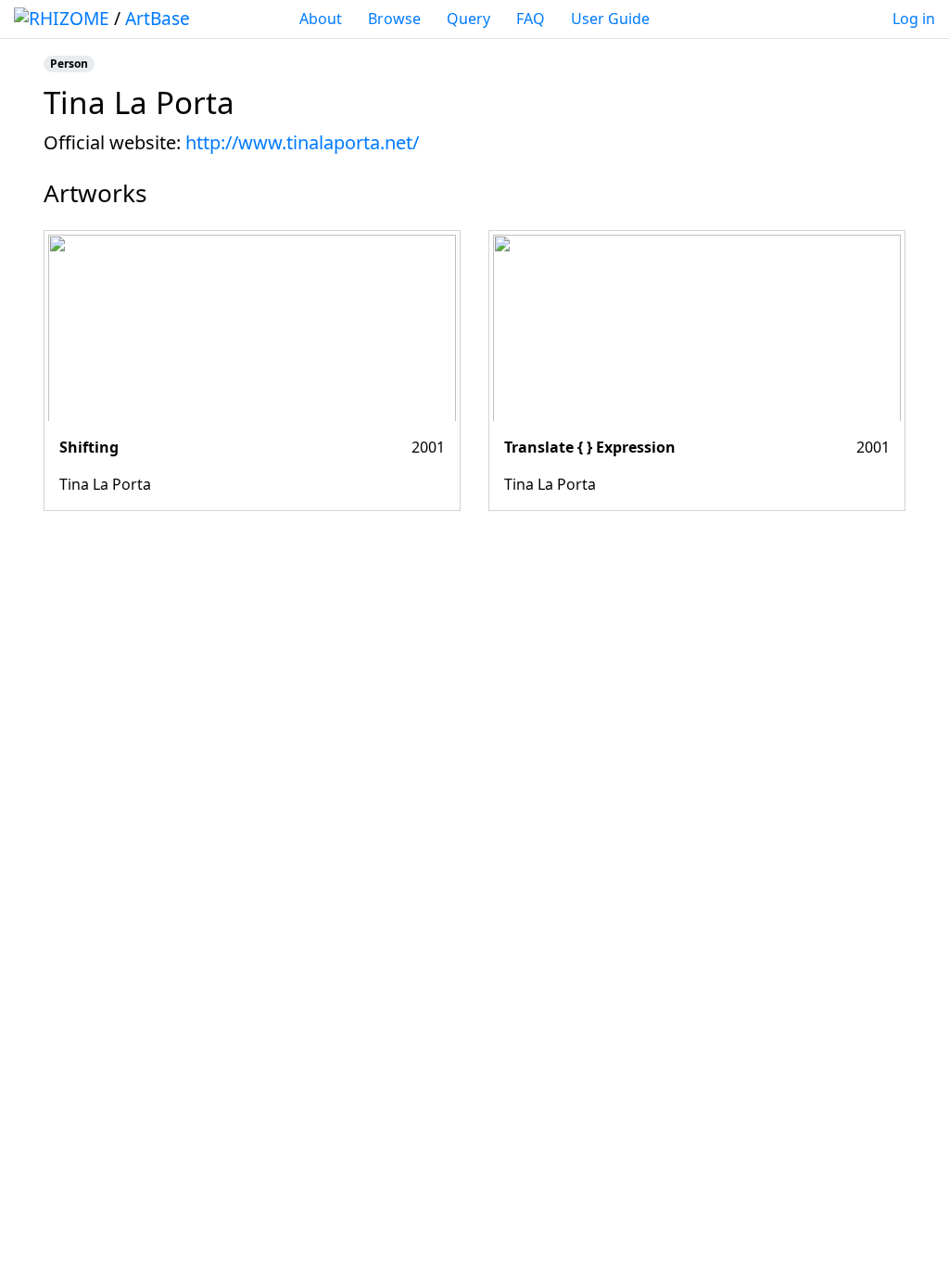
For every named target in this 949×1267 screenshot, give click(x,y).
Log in (913, 18)
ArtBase (157, 18)
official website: (112, 142)
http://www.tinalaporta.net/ (302, 142)
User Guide (610, 18)
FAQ (530, 18)
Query (468, 18)
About (320, 18)
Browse (394, 18)
